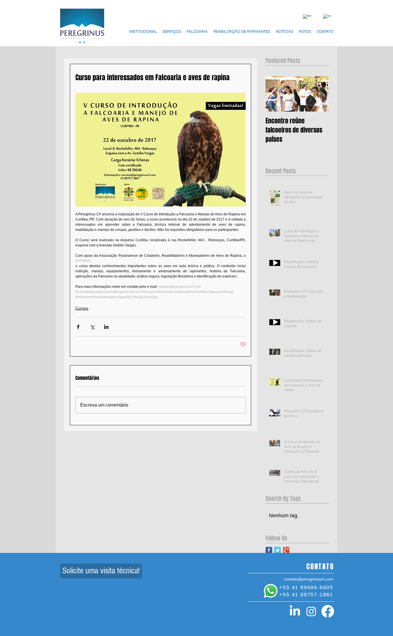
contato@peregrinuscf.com (308, 579)
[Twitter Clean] (317, 13)
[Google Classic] (286, 550)
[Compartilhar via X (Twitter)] (92, 327)
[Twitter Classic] (277, 550)
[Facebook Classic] (269, 550)
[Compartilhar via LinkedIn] (106, 327)
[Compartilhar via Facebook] (78, 327)
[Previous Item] (274, 93)
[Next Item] (319, 93)
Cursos (81, 308)
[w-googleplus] (327, 18)
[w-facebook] (307, 18)
